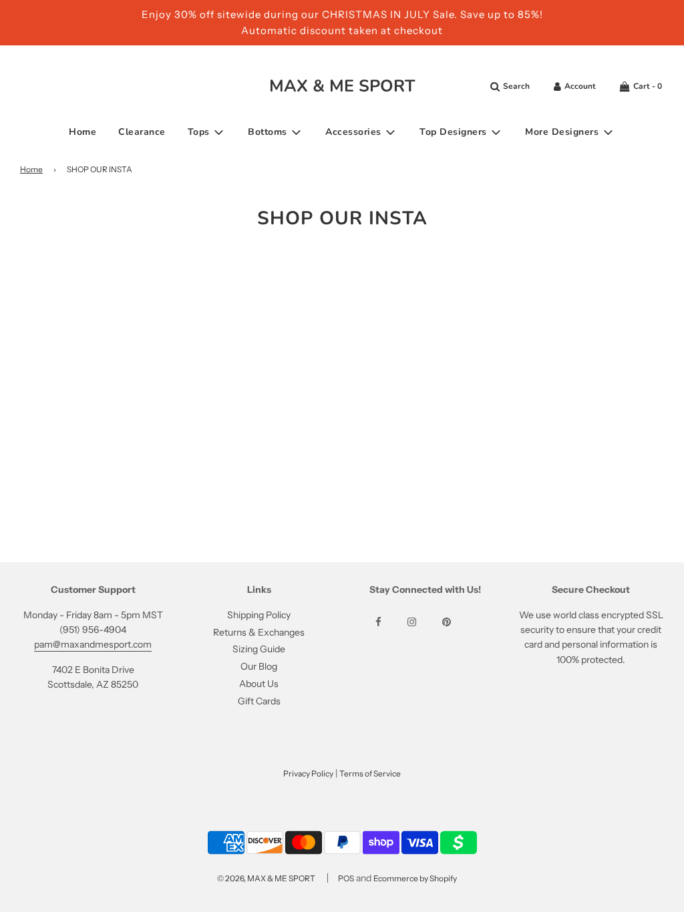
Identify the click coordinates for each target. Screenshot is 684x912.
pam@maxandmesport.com (93, 644)
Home (82, 132)
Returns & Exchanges (259, 632)
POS (346, 878)
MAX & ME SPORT (342, 86)
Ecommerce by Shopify (415, 878)
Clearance (142, 132)
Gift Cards (259, 701)
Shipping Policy (259, 615)
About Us (259, 684)
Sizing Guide (258, 649)
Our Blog (258, 666)
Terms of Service (370, 773)
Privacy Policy (308, 773)
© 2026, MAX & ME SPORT (266, 878)
